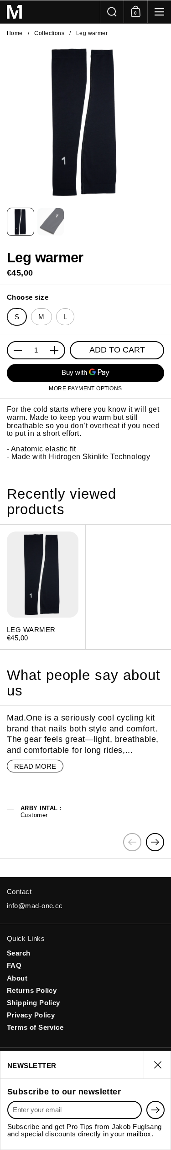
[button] (112, 11)
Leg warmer (42, 587)
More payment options (85, 388)
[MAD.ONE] (50, 12)
